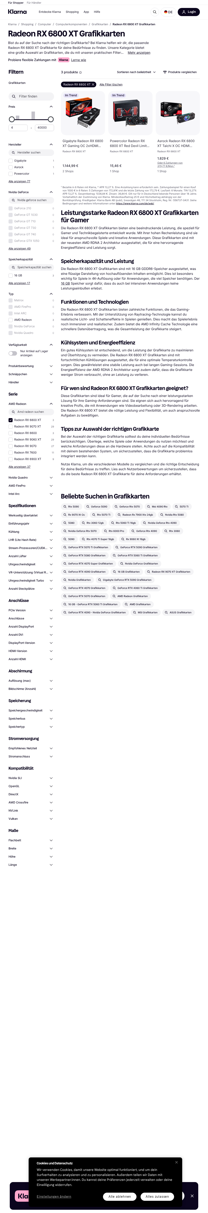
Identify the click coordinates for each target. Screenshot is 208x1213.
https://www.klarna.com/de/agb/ (135, 203)
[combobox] (136, 72)
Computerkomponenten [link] (71, 24)
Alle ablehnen (119, 1197)
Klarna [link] (12, 24)
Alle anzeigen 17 (19, 283)
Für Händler (34, 2)
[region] (105, 1182)
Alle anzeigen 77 (19, 181)
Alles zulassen (157, 1197)
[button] (168, 12)
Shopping (72, 12)
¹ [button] (170, 164)
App (86, 12)
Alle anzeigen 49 (20, 248)
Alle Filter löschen (111, 84)
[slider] (12, 119)
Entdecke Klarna (50, 12)
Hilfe (97, 12)
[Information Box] (80, 72)
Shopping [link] (27, 24)
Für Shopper (16, 2)
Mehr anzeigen (139, 52)
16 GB (65, 283)
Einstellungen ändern (54, 1197)
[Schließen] (176, 1162)
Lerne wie (78, 60)
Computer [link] (44, 24)
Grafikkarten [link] (100, 24)
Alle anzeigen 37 (19, 466)
